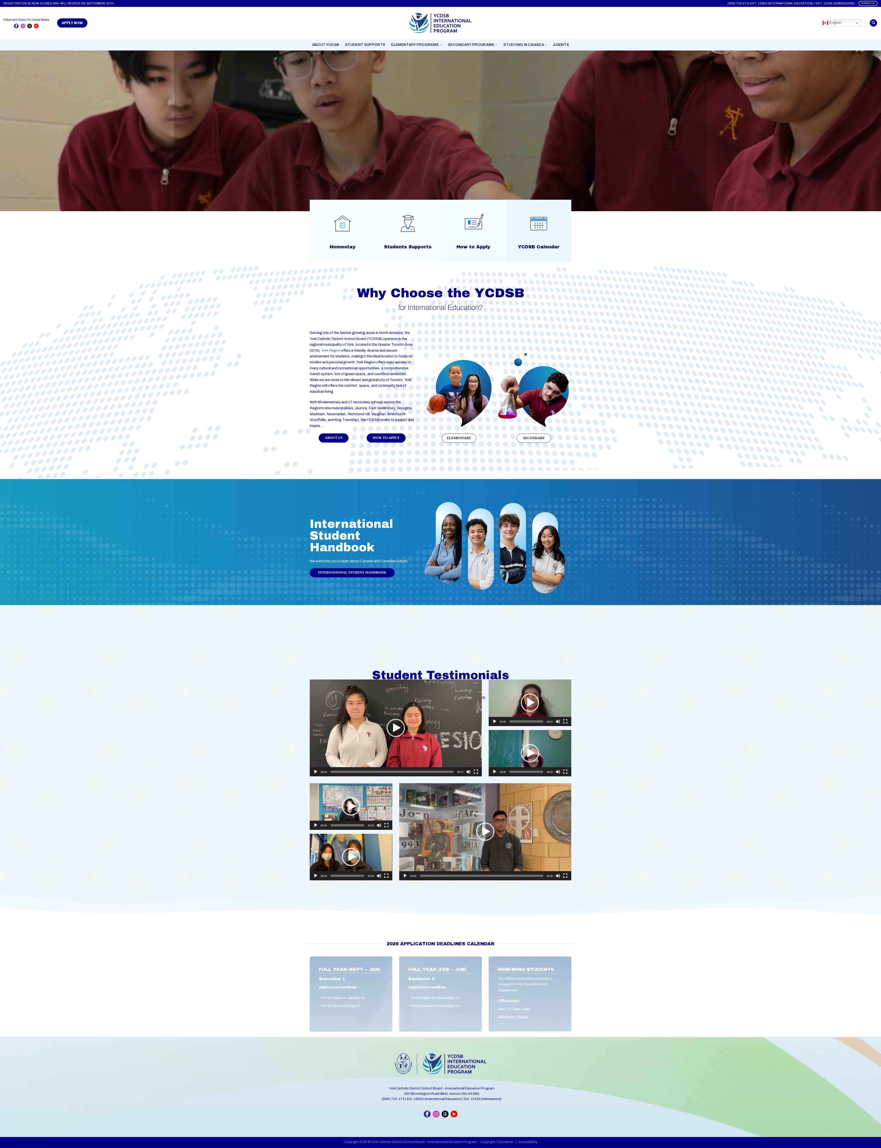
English (835, 23)
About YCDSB (325, 45)
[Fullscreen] (476, 771)
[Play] (315, 771)
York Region (330, 350)
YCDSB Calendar (538, 246)
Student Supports (365, 45)
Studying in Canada (523, 45)
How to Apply (473, 246)
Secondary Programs (471, 45)
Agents (561, 45)
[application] (396, 727)
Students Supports (408, 246)
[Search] (873, 23)
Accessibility (527, 1142)
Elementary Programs (415, 45)
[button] (396, 728)
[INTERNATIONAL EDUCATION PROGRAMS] (440, 23)
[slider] (392, 772)
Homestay (342, 246)
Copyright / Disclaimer (496, 1142)
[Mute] (468, 771)
